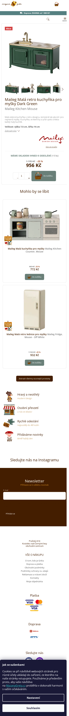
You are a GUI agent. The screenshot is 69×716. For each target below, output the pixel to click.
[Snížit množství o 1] (16, 176)
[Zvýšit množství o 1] (27, 176)
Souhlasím (33, 708)
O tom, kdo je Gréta (34, 560)
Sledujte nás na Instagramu (34, 459)
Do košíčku (48, 176)
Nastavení (33, 698)
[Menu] (64, 19)
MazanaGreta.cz (16, 685)
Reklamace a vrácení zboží (34, 574)
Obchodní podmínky (34, 567)
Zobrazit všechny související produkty (34, 378)
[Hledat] (48, 19)
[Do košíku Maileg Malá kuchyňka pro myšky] (34, 277)
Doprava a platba (34, 564)
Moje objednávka (34, 581)
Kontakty (34, 577)
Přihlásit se (10, 513)
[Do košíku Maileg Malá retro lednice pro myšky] (34, 363)
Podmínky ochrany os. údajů (34, 570)
